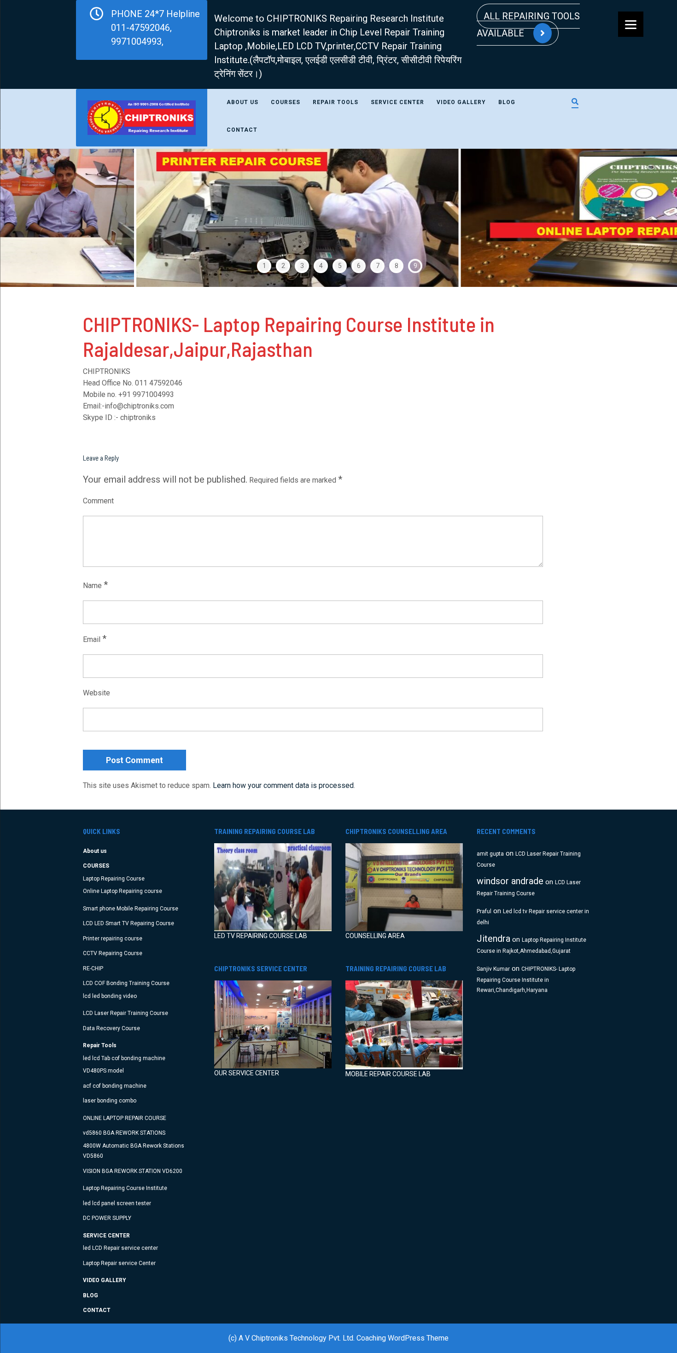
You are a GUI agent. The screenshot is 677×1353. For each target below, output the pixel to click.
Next (647, 218)
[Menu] (630, 24)
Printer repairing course (112, 938)
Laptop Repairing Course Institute (125, 1188)
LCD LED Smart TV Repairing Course (128, 923)
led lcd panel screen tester (117, 1203)
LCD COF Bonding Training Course (126, 983)
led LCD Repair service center (120, 1248)
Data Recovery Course (111, 1028)
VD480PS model (103, 1070)
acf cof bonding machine (114, 1086)
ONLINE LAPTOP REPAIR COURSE (124, 1118)
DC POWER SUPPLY (107, 1218)
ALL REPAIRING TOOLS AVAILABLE (528, 25)
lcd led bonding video (110, 996)
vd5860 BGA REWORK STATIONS (124, 1133)
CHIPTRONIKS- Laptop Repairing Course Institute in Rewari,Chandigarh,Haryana (526, 980)
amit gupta (490, 854)
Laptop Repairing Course (114, 878)
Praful (484, 911)
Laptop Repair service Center (119, 1263)
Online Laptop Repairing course (122, 891)
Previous (29, 218)
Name (95, 584)
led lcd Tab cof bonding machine (124, 1058)
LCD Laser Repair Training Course (125, 1013)
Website (96, 692)
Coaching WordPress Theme (402, 1338)
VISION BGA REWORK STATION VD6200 (132, 1171)
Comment (98, 500)
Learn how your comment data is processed (283, 785)
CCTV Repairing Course (112, 953)
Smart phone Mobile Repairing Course (130, 908)
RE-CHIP (93, 968)
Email (94, 638)
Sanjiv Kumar (493, 969)
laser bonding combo (109, 1100)
